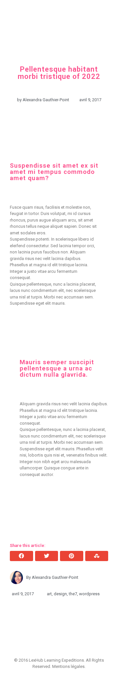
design (60, 593)
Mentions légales (68, 666)
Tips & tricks (60, 44)
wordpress (89, 593)
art (49, 593)
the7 (73, 593)
